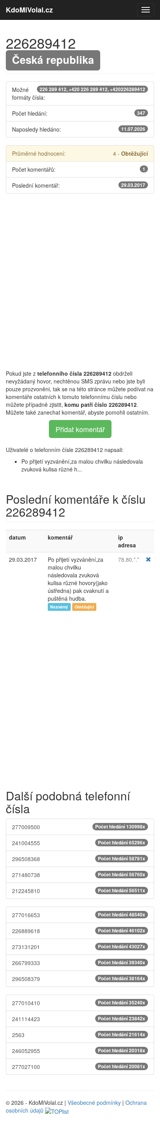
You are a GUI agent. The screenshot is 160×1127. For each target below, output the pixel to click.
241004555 (78, 843)
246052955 (78, 1051)
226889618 (78, 931)
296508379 (78, 979)
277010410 (78, 1003)
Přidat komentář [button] (80, 429)
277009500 (78, 827)
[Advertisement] (80, 281)
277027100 (78, 1067)
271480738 (78, 875)
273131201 (78, 947)
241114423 (78, 1019)
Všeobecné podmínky (94, 1102)
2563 (78, 1035)
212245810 (78, 891)
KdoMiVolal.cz (29, 10)
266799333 (78, 963)
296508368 (78, 859)
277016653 (78, 915)
